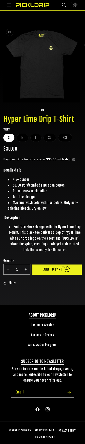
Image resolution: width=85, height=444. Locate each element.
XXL (67, 138)
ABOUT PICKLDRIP (42, 315)
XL (52, 138)
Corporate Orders (42, 335)
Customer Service (42, 325)
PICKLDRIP (23, 430)
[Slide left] (33, 110)
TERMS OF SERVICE (45, 437)
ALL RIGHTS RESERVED (42, 430)
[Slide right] (51, 110)
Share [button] (12, 283)
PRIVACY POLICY (67, 430)
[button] (9, 5)
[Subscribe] (69, 392)
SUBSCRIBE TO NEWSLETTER (42, 361)
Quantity (8, 260)
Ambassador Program (42, 345)
